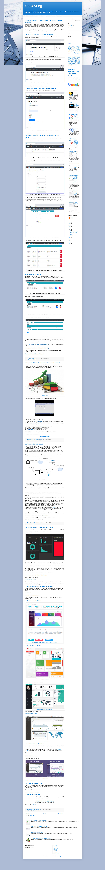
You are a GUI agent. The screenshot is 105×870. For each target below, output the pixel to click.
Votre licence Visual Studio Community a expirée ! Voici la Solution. (76, 193)
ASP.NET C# (71, 127)
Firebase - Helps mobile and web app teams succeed (34, 743)
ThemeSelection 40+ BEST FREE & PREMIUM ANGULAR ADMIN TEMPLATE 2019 (44, 642)
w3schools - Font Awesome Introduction (32, 595)
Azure (79, 48)
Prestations (32, 15)
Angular (29, 810)
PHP (79, 60)
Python (72, 61)
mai (70, 230)
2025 (70, 223)
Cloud (75, 49)
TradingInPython (71, 64)
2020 (70, 229)
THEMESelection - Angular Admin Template (32, 600)
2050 (70, 222)
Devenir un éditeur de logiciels (34, 444)
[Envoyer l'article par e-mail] (41, 358)
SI (40, 440)
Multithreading (70, 60)
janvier (71, 235)
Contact (43, 15)
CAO (73, 49)
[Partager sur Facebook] (46, 358)
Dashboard (30, 440)
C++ (69, 201)
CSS (79, 50)
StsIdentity (34, 359)
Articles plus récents (28, 813)
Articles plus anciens (60, 813)
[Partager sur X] (45, 358)
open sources (75, 60)
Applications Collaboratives (74, 175)
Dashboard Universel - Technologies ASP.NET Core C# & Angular (76, 141)
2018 (70, 239)
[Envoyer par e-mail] (43, 358)
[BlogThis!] (44, 358)
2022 (70, 227)
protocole (69, 61)
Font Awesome (27, 592)
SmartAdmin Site (45, 778)
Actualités (26, 15)
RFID (76, 61)
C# (71, 49)
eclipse (73, 53)
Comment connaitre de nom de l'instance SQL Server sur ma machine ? (76, 166)
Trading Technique (76, 63)
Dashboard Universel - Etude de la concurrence (39, 527)
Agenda (47, 15)
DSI (39, 440)
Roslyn (78, 61)
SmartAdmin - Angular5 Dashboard (31, 713)
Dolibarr (71, 52)
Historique (38, 15)
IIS (79, 56)
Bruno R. (71, 217)
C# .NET (70, 102)
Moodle (76, 59)
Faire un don (59, 15)
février (71, 234)
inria (73, 57)
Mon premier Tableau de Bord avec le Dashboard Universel (42, 363)
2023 (70, 226)
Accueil (44, 813)
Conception (69, 50)
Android (69, 46)
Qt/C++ (74, 61)
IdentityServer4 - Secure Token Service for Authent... (75, 232)
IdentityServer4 (30, 359)
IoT (75, 57)
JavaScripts (78, 57)
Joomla (69, 58)
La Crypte (53, 15)
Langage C (72, 58)
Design (69, 52)
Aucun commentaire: (39, 439)
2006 (70, 243)
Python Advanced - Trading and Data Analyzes (38, 820)
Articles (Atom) (32, 815)
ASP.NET (69, 48)
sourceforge (74, 62)
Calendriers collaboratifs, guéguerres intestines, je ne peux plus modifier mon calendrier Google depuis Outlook (74, 179)
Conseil (72, 50)
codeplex (78, 49)
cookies (75, 50)
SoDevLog (33, 6)
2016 (70, 240)
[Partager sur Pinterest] (47, 358)
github (69, 56)
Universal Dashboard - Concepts (31, 579)
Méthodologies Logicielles (73, 114)
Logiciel (69, 59)
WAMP (79, 64)
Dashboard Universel (45, 395)
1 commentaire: (37, 358)
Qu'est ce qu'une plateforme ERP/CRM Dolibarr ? (39, 826)
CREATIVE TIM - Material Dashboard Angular (33, 645)
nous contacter (45, 515)
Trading (69, 63)
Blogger (60, 856)
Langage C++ (77, 58)
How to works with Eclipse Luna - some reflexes (76, 153)
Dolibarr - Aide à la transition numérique (37, 832)
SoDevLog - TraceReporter (73, 151)
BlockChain (69, 49)
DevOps (53, 507)
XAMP (71, 65)
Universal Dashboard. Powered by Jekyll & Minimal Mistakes (36, 575)
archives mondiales (76, 47)
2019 (70, 237)
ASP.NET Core (33, 810)
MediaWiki (72, 59)
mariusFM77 (53, 856)
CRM (77, 50)
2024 (70, 225)
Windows (69, 65)
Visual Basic (35, 524)
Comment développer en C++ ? (76, 203)
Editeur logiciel (30, 524)
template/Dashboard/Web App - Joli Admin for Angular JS (45, 709)
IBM (72, 56)
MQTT (79, 59)
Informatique (69, 57)
